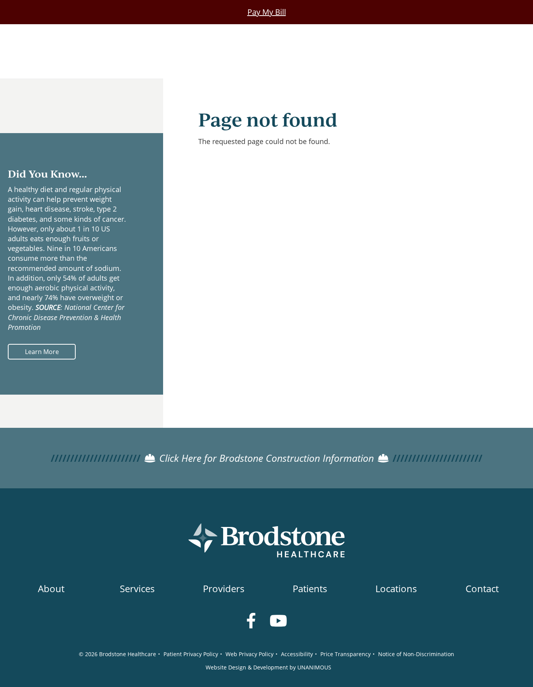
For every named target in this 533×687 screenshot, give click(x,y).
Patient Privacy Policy (190, 654)
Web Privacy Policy (250, 654)
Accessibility (297, 654)
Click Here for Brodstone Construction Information (266, 458)
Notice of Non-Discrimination (416, 654)
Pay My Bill (266, 12)
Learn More (42, 351)
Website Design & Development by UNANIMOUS (268, 667)
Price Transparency (345, 654)
